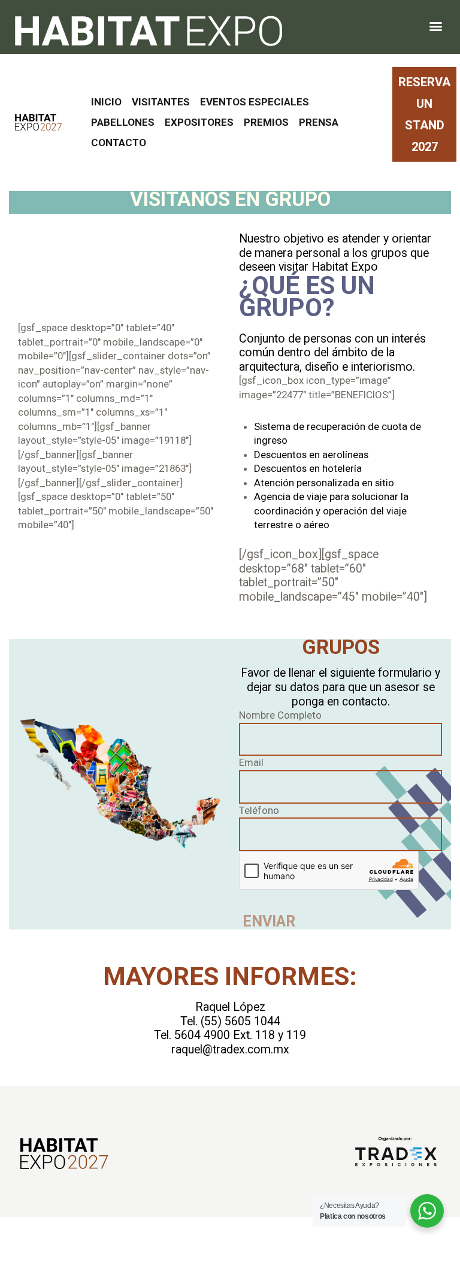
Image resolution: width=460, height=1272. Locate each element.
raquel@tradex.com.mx (230, 1049)
